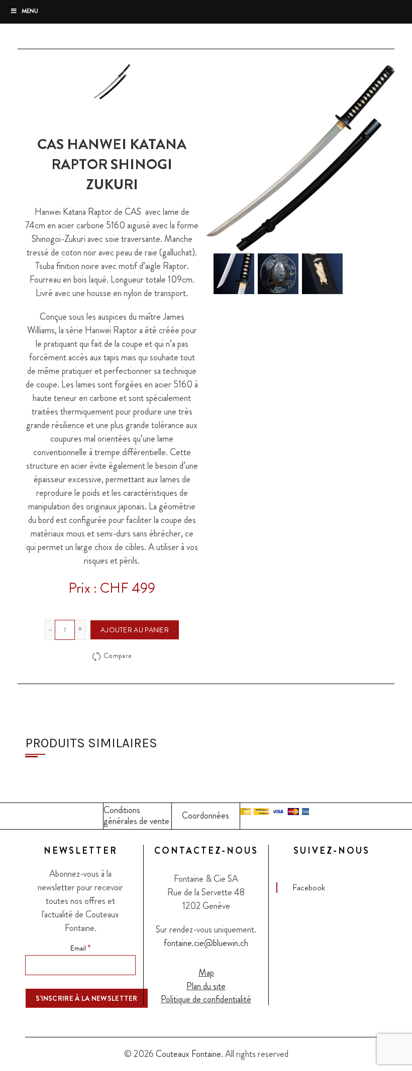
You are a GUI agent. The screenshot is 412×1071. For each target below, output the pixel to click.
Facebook (308, 887)
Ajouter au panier (134, 630)
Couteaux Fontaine (188, 1053)
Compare (118, 655)
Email (80, 948)
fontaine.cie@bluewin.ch (206, 943)
